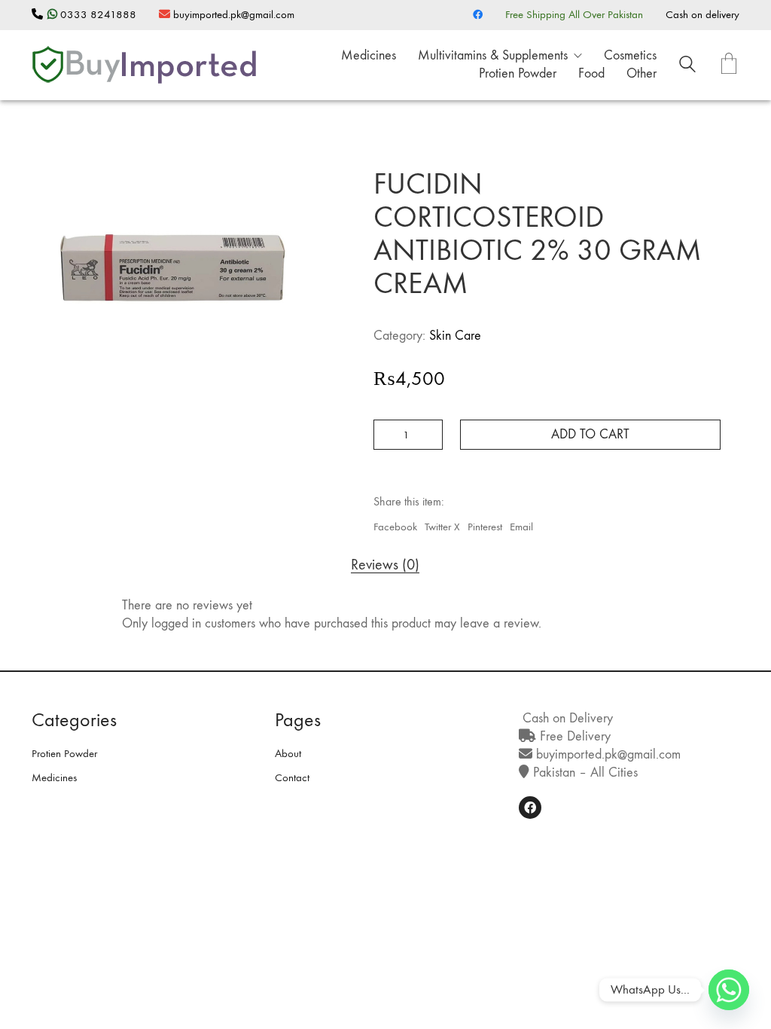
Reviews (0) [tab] (385, 565)
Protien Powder (64, 753)
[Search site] (687, 66)
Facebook (395, 526)
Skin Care (455, 336)
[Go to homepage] (145, 65)
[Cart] (728, 65)
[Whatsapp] (729, 989)
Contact (292, 777)
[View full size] (51, 146)
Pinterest (485, 526)
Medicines (54, 777)
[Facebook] (530, 807)
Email (521, 526)
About (288, 753)
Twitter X (442, 526)
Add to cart (590, 434)
